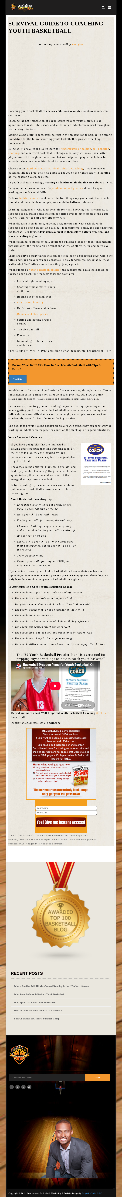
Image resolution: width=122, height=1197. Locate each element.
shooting (13, 152)
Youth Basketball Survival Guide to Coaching (54, 168)
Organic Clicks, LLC (92, 1193)
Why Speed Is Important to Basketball (34, 1002)
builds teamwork (29, 198)
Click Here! (103, 712)
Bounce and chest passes (33, 313)
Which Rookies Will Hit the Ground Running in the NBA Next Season (51, 986)
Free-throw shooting (30, 302)
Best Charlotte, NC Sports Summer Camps (37, 1018)
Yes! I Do (17, 379)
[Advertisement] (66, 76)
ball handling (101, 148)
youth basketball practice (67, 188)
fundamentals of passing (76, 148)
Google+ (77, 44)
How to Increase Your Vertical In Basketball (38, 1010)
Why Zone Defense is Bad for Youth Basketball (39, 994)
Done (97, 1078)
